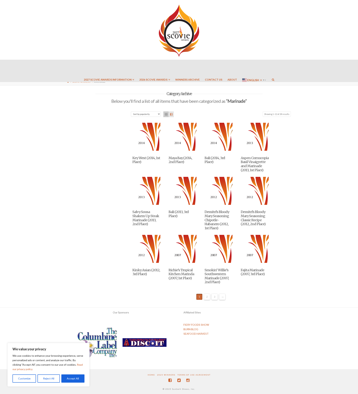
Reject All (48, 378)
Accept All (73, 378)
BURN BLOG (190, 329)
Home (151, 375)
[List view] (171, 114)
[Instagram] (188, 380)
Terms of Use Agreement (194, 375)
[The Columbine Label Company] (97, 343)
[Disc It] (144, 343)
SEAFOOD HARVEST (196, 333)
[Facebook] (170, 380)
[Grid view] (166, 114)
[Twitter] (179, 380)
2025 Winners (166, 375)
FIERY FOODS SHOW (196, 324)
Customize (24, 378)
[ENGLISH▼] (254, 69)
